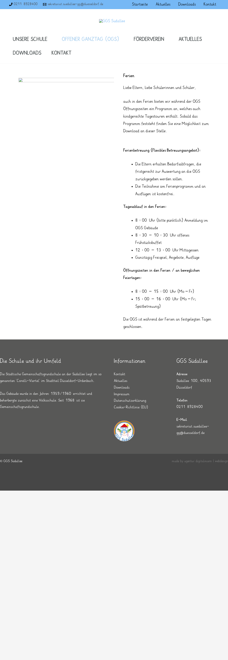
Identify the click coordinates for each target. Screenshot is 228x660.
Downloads (122, 387)
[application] (49, 39)
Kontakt (119, 374)
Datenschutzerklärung (130, 401)
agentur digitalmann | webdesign (206, 461)
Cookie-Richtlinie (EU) (131, 407)
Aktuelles (120, 381)
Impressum (122, 394)
